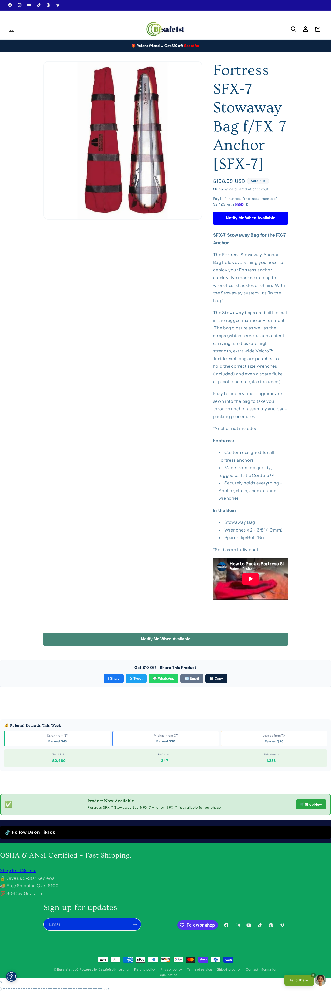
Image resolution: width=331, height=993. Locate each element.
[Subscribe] (135, 924)
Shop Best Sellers (18, 870)
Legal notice (167, 975)
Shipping (221, 189)
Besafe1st (64, 969)
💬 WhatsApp (163, 678)
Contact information (261, 969)
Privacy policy (171, 969)
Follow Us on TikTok (33, 832)
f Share (113, 678)
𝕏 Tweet (136, 678)
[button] (11, 29)
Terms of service (199, 969)
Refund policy (145, 969)
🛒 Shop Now (311, 804)
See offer (192, 45)
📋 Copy (216, 678)
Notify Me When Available (250, 218)
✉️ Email (192, 678)
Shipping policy (229, 969)
